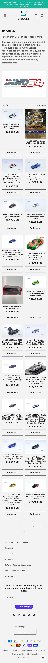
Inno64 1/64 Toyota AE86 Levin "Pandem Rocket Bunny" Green (35, 293)
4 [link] (33, 526)
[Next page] (31, 532)
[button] (5, 15)
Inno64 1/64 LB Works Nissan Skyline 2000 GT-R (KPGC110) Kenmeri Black (12, 417)
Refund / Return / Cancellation (18, 565)
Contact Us (10, 548)
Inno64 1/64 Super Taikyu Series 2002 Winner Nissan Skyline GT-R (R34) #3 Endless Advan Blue (12, 253)
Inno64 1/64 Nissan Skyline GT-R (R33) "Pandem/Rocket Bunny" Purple (12, 379)
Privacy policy (39, 650)
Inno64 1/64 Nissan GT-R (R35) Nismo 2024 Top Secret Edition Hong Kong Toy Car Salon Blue (35, 460)
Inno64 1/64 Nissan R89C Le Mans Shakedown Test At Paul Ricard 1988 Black (12, 342)
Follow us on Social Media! (17, 542)
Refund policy (27, 650)
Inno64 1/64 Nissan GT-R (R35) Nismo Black (12, 215)
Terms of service (18, 654)
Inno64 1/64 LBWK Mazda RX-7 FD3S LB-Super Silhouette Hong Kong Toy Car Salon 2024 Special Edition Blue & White (35, 419)
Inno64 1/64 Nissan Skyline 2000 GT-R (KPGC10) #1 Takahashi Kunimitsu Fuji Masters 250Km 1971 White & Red (12, 179)
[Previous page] (6, 526)
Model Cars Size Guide (15, 571)
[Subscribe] (40, 598)
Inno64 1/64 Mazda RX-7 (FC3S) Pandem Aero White (35, 216)
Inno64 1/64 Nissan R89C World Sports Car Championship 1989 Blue (36, 177)
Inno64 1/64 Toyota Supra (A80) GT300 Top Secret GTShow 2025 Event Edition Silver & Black (36, 380)
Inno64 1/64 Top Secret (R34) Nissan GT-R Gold (35, 142)
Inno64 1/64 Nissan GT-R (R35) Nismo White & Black (12, 127)
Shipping (9, 559)
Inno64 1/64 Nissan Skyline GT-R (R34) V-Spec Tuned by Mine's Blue (12, 457)
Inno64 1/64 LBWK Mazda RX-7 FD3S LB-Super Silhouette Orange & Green (36, 257)
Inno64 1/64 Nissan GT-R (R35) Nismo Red (12, 307)
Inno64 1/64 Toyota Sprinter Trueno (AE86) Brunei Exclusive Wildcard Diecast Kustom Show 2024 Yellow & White (12, 500)
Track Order (10, 554)
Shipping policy (33, 654)
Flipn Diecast (14, 650)
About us (9, 576)
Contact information (25, 658)
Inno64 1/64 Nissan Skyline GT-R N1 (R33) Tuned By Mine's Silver (35, 342)
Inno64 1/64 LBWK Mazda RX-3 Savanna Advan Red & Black (36, 497)
